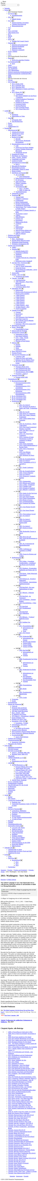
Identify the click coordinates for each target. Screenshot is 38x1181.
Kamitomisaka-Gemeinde (15, 783)
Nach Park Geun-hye (21, 319)
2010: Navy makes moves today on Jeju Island (21, 1040)
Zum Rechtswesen (17, 121)
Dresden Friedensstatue (22, 203)
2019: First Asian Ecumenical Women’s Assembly (27, 428)
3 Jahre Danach (20, 295)
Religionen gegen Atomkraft (23, 261)
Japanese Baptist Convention (20, 22)
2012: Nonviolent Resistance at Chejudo (20, 1082)
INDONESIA (19, 227)
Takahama (18, 254)
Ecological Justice (20, 104)
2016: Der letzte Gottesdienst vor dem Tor (20, 1106)
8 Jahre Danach (20, 303)
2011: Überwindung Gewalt (27, 514)
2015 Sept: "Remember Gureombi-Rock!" (20, 1096)
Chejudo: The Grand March (16, 1166)
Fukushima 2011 (16, 288)
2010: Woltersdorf (24, 636)
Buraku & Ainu (16, 137)
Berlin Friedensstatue (21, 202)
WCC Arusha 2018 (17, 84)
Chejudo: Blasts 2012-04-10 (16, 1133)
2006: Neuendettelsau (25, 685)
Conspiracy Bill (20, 356)
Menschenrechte (13, 130)
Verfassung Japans (17, 365)
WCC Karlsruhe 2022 (18, 85)
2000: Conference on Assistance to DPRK (25, 549)
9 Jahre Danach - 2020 (22, 305)
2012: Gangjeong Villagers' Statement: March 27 (22, 1078)
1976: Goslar (23, 697)
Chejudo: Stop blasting (14, 1165)
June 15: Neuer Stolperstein (23, 266)
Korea (10, 123)
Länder (6, 111)
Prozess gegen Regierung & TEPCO (26, 292)
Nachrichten (11, 867)
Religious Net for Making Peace (24, 360)
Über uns (7, 745)
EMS (9, 75)
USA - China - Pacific (21, 337)
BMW (10, 77)
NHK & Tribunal (20, 233)
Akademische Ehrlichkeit (22, 205)
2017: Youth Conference (26, 467)
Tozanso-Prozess (17, 353)
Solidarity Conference (21, 198)
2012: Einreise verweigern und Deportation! (21, 1072)
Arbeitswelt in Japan (18, 133)
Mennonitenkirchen (17, 26)
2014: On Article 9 (24, 495)
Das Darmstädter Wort (29, 680)
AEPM (10, 763)
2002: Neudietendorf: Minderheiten (25, 693)
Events (14, 701)
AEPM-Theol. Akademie (19, 780)
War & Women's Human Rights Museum (24, 731)
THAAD (18, 315)
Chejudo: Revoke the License (16, 1161)
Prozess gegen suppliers (22, 293)
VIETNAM (18, 228)
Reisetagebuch (16, 860)
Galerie (10, 807)
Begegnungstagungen (18, 381)
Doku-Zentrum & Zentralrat (23, 178)
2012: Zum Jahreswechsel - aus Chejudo (20, 1087)
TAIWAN (18, 223)
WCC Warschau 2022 (18, 87)
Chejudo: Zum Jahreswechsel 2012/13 (19, 1173)
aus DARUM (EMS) (18, 839)
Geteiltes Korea (16, 310)
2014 (16, 865)
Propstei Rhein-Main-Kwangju (21, 240)
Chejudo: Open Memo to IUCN (17, 1155)
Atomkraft (15, 249)
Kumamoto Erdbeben (21, 252)
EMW (10, 65)
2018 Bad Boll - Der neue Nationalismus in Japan (26, 588)
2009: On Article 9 (24, 519)
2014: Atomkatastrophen (26, 501)
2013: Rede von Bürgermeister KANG (19, 1092)
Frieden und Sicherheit (14, 245)
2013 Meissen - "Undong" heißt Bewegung (27, 617)
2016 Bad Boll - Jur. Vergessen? (25, 597)
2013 (16, 863)
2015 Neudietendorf (25, 608)
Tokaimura (18, 256)
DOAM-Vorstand (13, 749)
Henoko (17, 344)
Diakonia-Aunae (16, 48)
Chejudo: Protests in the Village (17, 1156)
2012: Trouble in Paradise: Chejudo (18, 1085)
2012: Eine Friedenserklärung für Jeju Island (21, 1070)
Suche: (3, 3)
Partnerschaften (12, 237)
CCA (9, 55)
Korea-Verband (12, 67)
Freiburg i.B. (19, 218)
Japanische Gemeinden (18, 742)
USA (17, 225)
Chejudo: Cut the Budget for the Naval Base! (21, 1136)
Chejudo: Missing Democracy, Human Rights (21, 1150)
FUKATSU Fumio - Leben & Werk (25, 778)
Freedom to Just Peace (21, 102)
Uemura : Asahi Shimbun (22, 232)
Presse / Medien (16, 327)
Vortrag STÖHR (28, 646)
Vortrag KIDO (27, 643)
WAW (13, 759)
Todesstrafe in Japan (18, 193)
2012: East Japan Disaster (26, 510)
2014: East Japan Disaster (26, 496)
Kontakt (10, 791)
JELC (10, 17)
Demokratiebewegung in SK (20, 144)
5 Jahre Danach (20, 298)
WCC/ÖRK (11, 82)
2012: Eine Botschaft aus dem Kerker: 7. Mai (21, 1068)
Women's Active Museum (19, 730)
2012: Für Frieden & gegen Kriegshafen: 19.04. (22, 1077)
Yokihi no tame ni (17, 829)
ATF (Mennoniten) (13, 70)
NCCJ (10, 21)
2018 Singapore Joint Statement (24, 317)
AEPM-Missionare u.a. (18, 765)
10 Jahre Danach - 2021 (22, 307)
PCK (9, 37)
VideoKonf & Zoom (14, 853)
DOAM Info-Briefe (17, 831)
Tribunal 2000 (19, 197)
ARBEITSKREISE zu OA (16, 757)
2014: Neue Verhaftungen (15, 1093)
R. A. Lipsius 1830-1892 (22, 772)
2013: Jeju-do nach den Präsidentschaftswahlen (22, 1090)
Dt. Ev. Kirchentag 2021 (19, 399)
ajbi (9, 29)
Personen (10, 821)
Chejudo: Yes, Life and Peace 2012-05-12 (20, 1125)
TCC (9, 27)
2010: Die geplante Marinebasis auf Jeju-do (20, 1038)
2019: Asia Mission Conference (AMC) (25, 452)
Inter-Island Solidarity (21, 336)
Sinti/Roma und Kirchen (19, 173)
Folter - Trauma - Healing (19, 157)
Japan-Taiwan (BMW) (18, 837)
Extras (6, 854)
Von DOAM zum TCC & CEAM (18, 785)
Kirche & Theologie (14, 809)
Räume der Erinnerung (14, 704)
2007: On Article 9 (24, 526)
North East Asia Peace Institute (24, 147)
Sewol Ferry (19, 314)
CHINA (17, 215)
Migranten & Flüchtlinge (19, 166)
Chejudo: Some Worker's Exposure (18, 1163)
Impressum (11, 788)
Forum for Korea (20, 268)
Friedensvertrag (20, 264)
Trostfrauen (15, 195)
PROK (10, 36)
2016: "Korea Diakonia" (26, 473)
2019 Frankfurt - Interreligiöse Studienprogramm (28, 583)
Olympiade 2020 (17, 120)
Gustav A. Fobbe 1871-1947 (23, 776)
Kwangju (14, 726)
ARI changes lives (13, 32)
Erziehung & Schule (18, 154)
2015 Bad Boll (23, 606)
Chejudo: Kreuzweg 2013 (15, 1146)
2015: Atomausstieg (25, 481)
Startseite (7, 8)
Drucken (3, 879)
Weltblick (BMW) (17, 836)
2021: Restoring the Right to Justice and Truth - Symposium (28, 407)
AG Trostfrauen (12, 68)
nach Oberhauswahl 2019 (22, 370)
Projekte (6, 128)
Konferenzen (15, 401)
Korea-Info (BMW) (17, 844)
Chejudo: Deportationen (15, 1138)
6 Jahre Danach (20, 300)
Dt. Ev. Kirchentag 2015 (19, 396)
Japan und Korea (20, 339)
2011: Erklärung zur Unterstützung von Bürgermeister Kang (19, 1057)
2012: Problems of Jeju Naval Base (18, 1083)
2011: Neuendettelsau (25, 626)
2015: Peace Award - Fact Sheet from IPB (20, 1098)
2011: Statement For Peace (16, 1063)
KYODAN (11, 13)
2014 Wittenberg (24, 613)
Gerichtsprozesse (20, 280)
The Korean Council (21, 213)
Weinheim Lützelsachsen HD (20, 244)
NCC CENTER (13, 31)
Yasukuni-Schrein (17, 375)
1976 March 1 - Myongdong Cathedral (23, 716)
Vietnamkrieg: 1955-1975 (19, 724)
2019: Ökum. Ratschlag (26, 443)
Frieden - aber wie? (17, 274)
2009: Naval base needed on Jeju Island (19, 1037)
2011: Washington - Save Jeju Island (18, 1065)
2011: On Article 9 (24, 515)
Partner (6, 10)
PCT (9, 34)
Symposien (15, 699)
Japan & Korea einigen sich (23, 230)
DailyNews (11, 858)
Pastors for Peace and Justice (23, 358)
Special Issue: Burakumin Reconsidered (22, 141)
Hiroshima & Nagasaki (18, 325)
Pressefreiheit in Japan (21, 329)
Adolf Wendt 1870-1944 (22, 768)
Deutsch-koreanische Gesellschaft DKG (19, 73)
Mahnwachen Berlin (21, 222)
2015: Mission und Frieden (27, 483)
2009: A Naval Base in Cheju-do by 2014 (20, 1032)
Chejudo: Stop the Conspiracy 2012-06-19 (20, 1123)
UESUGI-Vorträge (20, 308)
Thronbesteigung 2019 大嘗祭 (24, 372)
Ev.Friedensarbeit (13, 62)
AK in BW (18, 175)
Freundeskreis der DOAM (19, 761)
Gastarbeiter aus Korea (18, 159)
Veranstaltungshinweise (15, 824)
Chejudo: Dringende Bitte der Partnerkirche (20, 1141)
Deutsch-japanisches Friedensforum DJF (20, 72)
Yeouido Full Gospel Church (20, 41)
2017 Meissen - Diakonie (26, 592)
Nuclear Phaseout (20, 105)
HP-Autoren (11, 798)
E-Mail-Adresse (11, 879)
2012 (16, 862)
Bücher (10, 797)
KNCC (10, 39)
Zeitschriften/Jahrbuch (14, 826)
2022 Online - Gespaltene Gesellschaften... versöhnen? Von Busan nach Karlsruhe (27, 563)
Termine (10, 822)
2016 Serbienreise (24, 176)
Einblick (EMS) (16, 841)
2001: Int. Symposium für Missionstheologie (26, 544)
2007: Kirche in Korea (25, 528)
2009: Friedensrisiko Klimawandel (25, 521)
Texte (24, 631)
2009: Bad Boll (23, 650)
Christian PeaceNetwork (19, 24)
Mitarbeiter (11, 756)
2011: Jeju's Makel (13, 1062)
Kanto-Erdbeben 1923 (18, 718)
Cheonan (18, 312)
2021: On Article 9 (24, 405)
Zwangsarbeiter (16, 735)
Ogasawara (18, 349)
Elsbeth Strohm (16, 19)
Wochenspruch (16, 816)
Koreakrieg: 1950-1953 (18, 721)
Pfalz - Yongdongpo (17, 239)
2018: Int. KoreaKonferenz (27, 459)
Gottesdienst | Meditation (19, 811)
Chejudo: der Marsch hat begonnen (18, 1140)
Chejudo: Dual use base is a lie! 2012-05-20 (21, 1115)
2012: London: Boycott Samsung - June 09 (20, 1080)
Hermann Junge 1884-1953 (20, 754)
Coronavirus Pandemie (14, 800)
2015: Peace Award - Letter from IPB (19, 1100)
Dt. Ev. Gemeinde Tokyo (15, 781)
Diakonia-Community (18, 50)
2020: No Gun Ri (24, 412)
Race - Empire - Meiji (18, 713)
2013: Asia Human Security (27, 507)
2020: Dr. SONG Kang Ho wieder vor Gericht (21, 1111)
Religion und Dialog (14, 235)
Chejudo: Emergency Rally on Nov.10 (19, 1143)
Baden (10, 58)
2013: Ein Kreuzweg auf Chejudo (18, 1088)
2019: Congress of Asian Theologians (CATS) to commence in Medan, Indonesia (26, 439)
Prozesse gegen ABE (21, 377)
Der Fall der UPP (20, 322)
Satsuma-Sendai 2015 (21, 251)
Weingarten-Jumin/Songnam (20, 242)
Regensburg (19, 220)
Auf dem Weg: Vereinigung (20, 263)
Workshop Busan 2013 (22, 367)
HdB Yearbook (16, 846)
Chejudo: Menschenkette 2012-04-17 (19, 1148)
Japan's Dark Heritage (21, 737)
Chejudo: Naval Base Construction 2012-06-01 (22, 1153)
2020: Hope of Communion (27, 413)
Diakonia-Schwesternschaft (20, 45)
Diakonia (10, 43)
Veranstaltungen (20, 186)
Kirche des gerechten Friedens (20, 60)
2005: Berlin (22, 688)
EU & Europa (19, 180)
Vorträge (25, 655)
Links (9, 856)
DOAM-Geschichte (14, 751)
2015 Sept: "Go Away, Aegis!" (17, 1095)
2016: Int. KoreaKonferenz (27, 471)
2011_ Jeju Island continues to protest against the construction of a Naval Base (22, 1044)
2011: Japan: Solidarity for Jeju (17, 1060)
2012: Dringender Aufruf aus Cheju (18, 1067)
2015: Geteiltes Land (25, 486)
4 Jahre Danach (20, 297)
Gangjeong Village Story (22, 287)
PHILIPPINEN (20, 217)
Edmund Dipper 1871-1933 (23, 770)
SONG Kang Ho (20, 285)
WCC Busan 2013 (17, 92)
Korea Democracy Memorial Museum (23, 733)
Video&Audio (8, 847)
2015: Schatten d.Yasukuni (27, 488)
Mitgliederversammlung (15, 747)
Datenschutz (11, 790)
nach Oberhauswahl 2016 (22, 368)
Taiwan (10, 125)
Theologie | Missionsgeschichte (21, 812)
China (10, 112)
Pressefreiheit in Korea (18, 167)
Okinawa (14, 343)
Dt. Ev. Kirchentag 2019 (19, 398)
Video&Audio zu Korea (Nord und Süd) (20, 851)
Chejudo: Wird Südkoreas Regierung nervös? (21, 1170)
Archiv (6, 795)
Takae (17, 348)
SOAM (10, 80)
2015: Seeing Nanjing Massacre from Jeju (20, 1101)
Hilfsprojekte (19, 290)
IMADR (17, 139)
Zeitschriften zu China (18, 116)
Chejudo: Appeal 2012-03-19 (16, 1130)
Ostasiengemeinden (13, 740)
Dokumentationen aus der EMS (21, 842)
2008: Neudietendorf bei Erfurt (28, 659)
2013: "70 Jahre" (24, 188)
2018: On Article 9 (24, 460)
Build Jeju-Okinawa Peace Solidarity (19, 1113)
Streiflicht (14, 834)
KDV (13, 63)
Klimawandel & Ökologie (19, 331)
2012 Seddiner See (24, 622)
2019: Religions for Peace (26, 455)
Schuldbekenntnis (17, 15)
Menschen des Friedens (15, 744)
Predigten (14, 814)
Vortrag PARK (27, 645)
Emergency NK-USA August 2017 (25, 324)
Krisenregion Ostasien (18, 332)
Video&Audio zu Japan (15, 849)
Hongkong (15, 114)
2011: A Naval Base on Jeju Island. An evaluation (22, 1047)
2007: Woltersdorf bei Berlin (27, 669)
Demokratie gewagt (21, 152)
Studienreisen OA (13, 126)
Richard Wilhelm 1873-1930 (23, 767)
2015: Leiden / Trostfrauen (27, 484)
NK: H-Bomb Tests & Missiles (24, 320)
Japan (9, 118)
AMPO (14, 247)
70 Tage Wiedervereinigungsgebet (22, 817)
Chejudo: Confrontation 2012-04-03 (18, 1135)
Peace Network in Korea (19, 351)
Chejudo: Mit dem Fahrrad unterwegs (19, 1151)
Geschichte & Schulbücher (19, 709)
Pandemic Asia (16, 802)
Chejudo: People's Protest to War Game (19, 1121)
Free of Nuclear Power (22, 107)
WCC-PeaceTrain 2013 (22, 109)
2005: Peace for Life (25, 536)
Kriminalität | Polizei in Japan (20, 169)
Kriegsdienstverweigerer (19, 162)
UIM (16, 146)
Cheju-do (14, 706)
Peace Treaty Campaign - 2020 (12, 1015)
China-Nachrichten (17, 832)
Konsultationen (12, 702)
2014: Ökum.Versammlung (27, 498)
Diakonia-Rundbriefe (18, 46)
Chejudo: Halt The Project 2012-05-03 (19, 1116)
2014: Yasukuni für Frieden (27, 503)
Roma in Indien (16, 171)
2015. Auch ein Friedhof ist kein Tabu (19, 1103)
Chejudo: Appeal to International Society (20, 1131)
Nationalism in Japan (21, 334)
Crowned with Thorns (18, 827)
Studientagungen (17, 557)
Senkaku (18, 346)
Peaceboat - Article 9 (21, 373)
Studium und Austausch (15, 738)
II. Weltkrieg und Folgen (19, 714)
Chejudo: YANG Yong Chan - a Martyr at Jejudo (22, 1171)
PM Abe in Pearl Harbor (22, 341)
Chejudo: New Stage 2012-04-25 (17, 1118)
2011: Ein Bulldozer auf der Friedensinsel (20, 1055)
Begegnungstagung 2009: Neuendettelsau (22, 393)
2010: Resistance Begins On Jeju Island (19, 1042)
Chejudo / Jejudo (17, 278)
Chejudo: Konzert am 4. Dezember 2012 (20, 1145)
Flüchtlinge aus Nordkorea (19, 156)
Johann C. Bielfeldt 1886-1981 (21, 752)
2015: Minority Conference (27, 489)
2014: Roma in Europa (25, 500)
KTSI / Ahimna (12, 51)
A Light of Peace (17, 819)
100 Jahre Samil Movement (20, 711)
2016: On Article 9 (24, 474)
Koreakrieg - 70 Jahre (21, 723)
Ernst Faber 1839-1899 (22, 773)
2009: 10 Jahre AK (24, 190)
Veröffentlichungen (21, 192)
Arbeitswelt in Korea (18, 132)
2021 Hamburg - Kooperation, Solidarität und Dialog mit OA (28, 569)
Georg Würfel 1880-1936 (22, 775)
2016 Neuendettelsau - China (27, 603)
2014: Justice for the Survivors (28, 493)
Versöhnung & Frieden (22, 276)
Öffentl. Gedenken (20, 183)
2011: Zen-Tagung (24, 633)
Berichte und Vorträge (29, 641)
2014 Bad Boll (23, 612)
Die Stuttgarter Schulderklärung (27, 677)
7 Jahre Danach (20, 302)
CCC (9, 53)
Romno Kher (19, 185)
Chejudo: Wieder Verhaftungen (17, 1168)
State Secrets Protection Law (20, 354)
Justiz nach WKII (20, 181)
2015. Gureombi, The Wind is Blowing (19, 1105)
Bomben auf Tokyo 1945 (19, 719)
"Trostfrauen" (19, 94)
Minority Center (16, 135)
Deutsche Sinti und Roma (19, 708)
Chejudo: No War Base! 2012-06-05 (18, 1120)
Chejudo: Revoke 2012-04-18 (17, 1160)
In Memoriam (19, 200)
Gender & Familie (17, 161)
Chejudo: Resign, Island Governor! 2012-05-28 (22, 1158)
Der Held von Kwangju (22, 728)
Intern (10, 793)
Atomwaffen (15, 273)
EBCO (17, 164)
